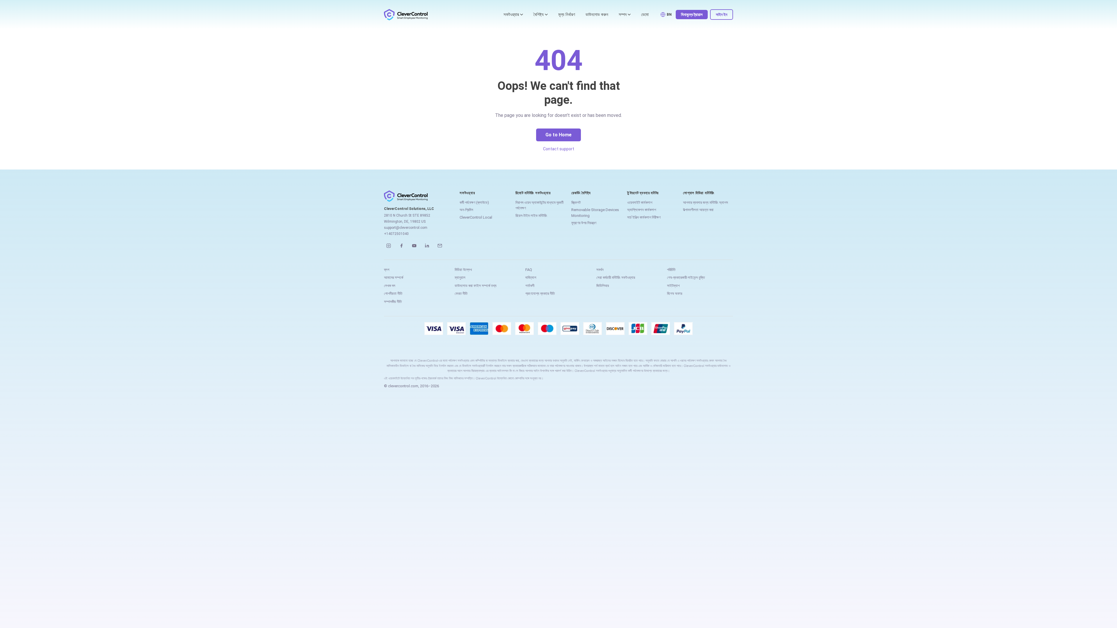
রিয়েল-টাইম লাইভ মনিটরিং (531, 215)
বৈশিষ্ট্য (538, 14)
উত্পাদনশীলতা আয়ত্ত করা (698, 210)
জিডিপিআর (602, 285)
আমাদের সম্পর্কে (393, 277)
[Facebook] (401, 245)
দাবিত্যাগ (530, 277)
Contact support (558, 149)
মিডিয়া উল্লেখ (463, 269)
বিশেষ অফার (674, 293)
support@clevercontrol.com (405, 228)
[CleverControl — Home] (406, 14)
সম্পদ (623, 14)
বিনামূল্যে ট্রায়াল (691, 14)
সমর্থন (600, 269)
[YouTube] (414, 245)
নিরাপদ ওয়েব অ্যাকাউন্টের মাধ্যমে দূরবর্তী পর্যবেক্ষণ (539, 205)
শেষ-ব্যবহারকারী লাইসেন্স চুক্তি (686, 277)
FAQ (528, 269)
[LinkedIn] (427, 245)
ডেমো (645, 14)
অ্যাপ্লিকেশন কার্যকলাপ (641, 210)
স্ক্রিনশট (576, 202)
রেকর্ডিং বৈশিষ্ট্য (581, 193)
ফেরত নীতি (461, 293)
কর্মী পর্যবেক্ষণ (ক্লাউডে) (474, 202)
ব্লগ (386, 269)
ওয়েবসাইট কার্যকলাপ (639, 202)
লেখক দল (389, 285)
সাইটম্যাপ (673, 285)
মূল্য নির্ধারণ (566, 14)
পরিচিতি (671, 269)
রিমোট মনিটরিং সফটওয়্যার (532, 193)
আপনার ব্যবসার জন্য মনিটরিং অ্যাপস (705, 202)
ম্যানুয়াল (460, 277)
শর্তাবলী (529, 285)
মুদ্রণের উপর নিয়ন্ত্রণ (583, 223)
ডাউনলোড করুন (597, 14)
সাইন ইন (721, 14)
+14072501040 (396, 234)
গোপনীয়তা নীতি (393, 293)
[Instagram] (388, 245)
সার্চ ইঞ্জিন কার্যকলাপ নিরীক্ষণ (644, 217)
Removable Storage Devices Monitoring (595, 213)
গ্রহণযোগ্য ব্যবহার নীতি (540, 293)
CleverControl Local (476, 217)
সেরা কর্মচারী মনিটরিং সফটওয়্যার (615, 277)
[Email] (439, 245)
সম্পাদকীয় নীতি (393, 301)
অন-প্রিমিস (466, 210)
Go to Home (558, 135)
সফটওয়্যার (511, 14)
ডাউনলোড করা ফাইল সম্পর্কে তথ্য (476, 285)
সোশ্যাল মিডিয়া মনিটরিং (698, 193)
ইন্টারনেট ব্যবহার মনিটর (643, 193)
